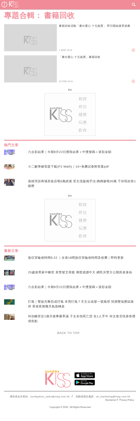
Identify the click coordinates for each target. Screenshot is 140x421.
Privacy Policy (126, 400)
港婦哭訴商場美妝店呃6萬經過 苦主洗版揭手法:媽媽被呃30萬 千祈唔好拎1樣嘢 (82, 184)
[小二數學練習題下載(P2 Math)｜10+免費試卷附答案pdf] (9, 169)
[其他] (133, 51)
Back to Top (68, 333)
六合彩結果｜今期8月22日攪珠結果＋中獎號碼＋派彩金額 (69, 152)
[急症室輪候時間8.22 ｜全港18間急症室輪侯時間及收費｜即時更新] (9, 261)
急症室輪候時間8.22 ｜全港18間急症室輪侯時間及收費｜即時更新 (76, 257)
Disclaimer (110, 400)
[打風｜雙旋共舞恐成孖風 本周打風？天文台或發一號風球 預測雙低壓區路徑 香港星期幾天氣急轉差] (9, 304)
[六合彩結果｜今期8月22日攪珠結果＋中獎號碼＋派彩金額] (9, 155)
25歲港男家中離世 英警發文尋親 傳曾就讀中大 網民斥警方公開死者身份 (80, 272)
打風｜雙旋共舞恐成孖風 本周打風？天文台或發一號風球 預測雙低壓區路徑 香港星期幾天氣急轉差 (81, 304)
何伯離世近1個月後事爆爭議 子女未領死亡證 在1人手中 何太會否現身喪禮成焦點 (81, 319)
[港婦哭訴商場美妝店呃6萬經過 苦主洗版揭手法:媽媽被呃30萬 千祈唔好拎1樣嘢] (9, 184)
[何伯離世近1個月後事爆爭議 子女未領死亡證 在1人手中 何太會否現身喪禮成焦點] (9, 319)
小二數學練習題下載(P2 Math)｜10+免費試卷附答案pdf (68, 166)
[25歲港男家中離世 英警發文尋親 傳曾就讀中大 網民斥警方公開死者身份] (9, 275)
